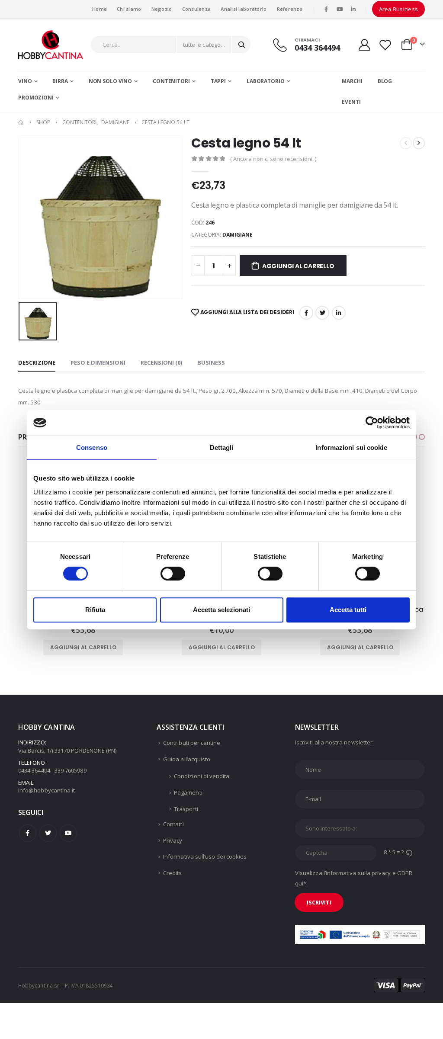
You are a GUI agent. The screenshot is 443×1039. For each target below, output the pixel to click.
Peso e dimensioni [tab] (98, 362)
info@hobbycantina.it (46, 790)
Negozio (161, 9)
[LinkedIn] (353, 9)
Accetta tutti (348, 609)
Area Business (398, 9)
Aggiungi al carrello (298, 266)
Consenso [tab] (91, 447)
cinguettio (322, 313)
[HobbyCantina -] (50, 44)
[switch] (173, 573)
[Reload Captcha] (408, 852)
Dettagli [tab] (222, 447)
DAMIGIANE (237, 234)
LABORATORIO (266, 81)
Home (99, 9)
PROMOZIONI (36, 97)
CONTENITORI (171, 81)
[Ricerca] (241, 44)
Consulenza (196, 9)
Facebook (306, 313)
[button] (422, 437)
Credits (172, 873)
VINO (25, 81)
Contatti (173, 824)
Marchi (352, 81)
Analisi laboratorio (243, 9)
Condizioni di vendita (201, 776)
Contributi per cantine (191, 743)
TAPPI (218, 81)
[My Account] (364, 45)
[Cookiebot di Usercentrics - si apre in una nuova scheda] (372, 422)
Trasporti (186, 809)
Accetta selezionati (221, 609)
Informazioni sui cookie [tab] (351, 447)
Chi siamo (129, 9)
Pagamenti (188, 792)
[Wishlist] (385, 45)
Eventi (351, 102)
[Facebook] (326, 9)
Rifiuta (95, 609)
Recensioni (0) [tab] (161, 362)
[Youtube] (339, 9)
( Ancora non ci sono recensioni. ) (273, 159)
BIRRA (59, 81)
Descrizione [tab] (36, 362)
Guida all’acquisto (186, 759)
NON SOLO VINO (110, 81)
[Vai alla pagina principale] (21, 122)
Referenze (289, 9)
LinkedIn (339, 313)
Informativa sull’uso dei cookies (205, 856)
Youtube (68, 833)
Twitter (48, 833)
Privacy (172, 840)
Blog (385, 81)
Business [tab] (211, 362)
